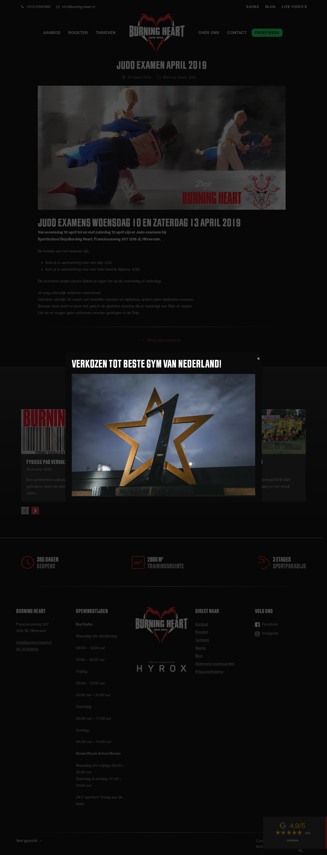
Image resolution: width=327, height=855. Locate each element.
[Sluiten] (258, 358)
